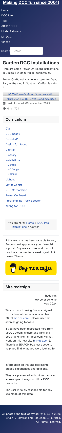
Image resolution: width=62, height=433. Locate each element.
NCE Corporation (16, 190)
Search (5, 51)
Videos (5, 41)
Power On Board (15, 195)
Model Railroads (11, 31)
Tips (4, 20)
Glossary (10, 155)
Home (5, 10)
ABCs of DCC (9, 26)
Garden (12, 164)
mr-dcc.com (21, 318)
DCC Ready (12, 133)
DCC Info (7, 15)
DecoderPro (13, 139)
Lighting (10, 179)
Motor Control (14, 184)
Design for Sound (16, 144)
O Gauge (12, 174)
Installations (12, 160)
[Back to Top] (56, 426)
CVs (7, 128)
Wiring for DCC (15, 206)
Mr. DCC (6, 36)
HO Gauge (13, 169)
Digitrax (10, 149)
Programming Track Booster (23, 200)
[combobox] (26, 51)
